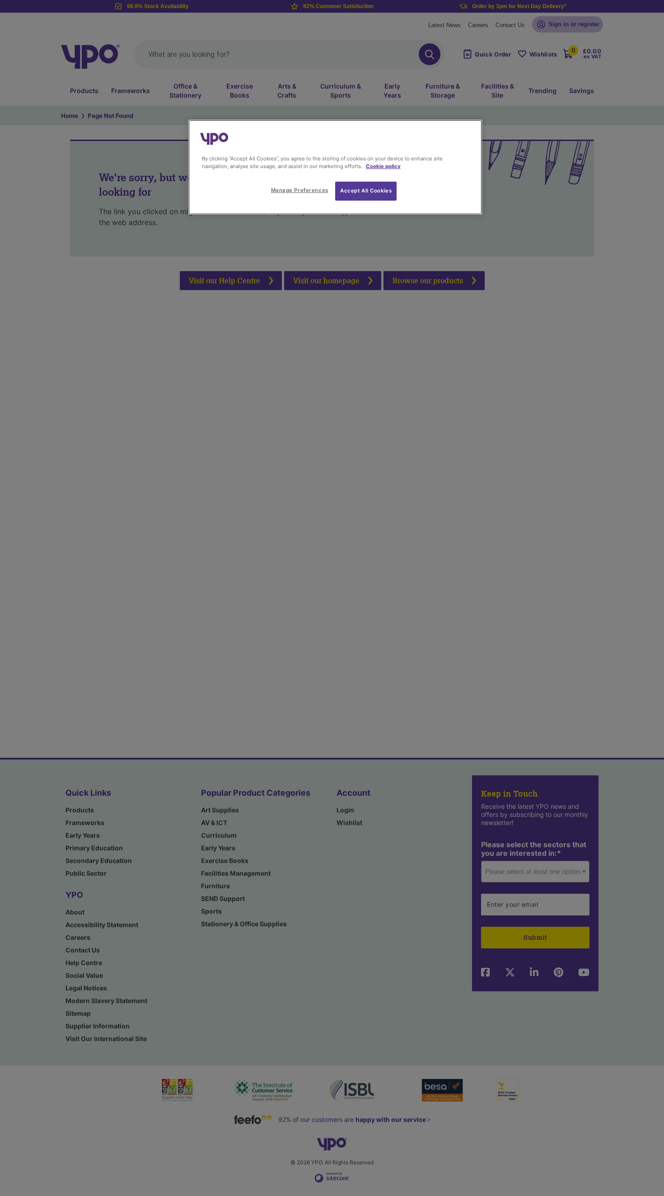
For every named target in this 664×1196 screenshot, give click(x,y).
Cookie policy (383, 166)
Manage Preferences (299, 190)
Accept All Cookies (366, 191)
